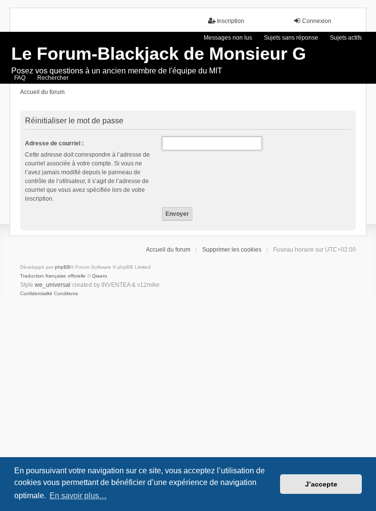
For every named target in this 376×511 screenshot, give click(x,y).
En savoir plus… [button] (78, 495)
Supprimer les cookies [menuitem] (231, 249)
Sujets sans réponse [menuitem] (291, 37)
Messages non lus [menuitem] (228, 37)
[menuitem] (36, 293)
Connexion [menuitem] (316, 21)
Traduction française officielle (53, 276)
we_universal (52, 284)
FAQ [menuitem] (19, 77)
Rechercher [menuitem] (53, 77)
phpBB (62, 267)
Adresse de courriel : (54, 143)
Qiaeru (99, 276)
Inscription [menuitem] (230, 21)
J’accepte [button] (321, 484)
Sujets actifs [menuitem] (346, 37)
